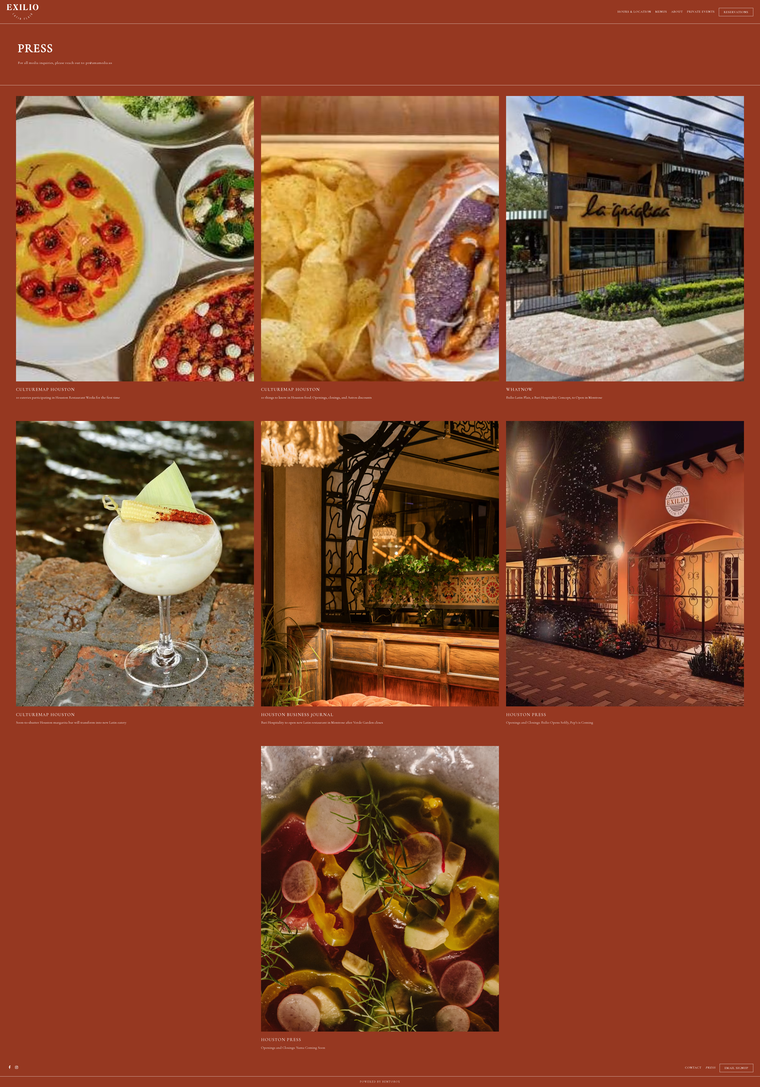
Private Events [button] (701, 12)
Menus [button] (661, 12)
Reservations (736, 12)
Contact (693, 1068)
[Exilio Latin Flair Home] (22, 11)
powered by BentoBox (380, 1081)
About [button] (677, 12)
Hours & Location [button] (634, 12)
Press (710, 1068)
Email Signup (736, 1068)
